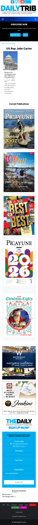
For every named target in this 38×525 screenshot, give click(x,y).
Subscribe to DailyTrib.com (19, 516)
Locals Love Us (32, 504)
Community (14, 504)
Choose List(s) (19, 441)
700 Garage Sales (8, 496)
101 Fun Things (15, 507)
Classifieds (21, 504)
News (4, 504)
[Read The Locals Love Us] (19, 215)
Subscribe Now (15, 35)
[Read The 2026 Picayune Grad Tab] (19, 262)
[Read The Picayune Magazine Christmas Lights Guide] (19, 315)
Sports (8, 504)
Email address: (19, 470)
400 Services (6, 494)
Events (26, 504)
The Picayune (23, 507)
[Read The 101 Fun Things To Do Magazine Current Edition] (19, 172)
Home (3, 43)
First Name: (19, 451)
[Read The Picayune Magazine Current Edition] (19, 129)
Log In (25, 35)
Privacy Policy (19, 512)
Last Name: (19, 460)
